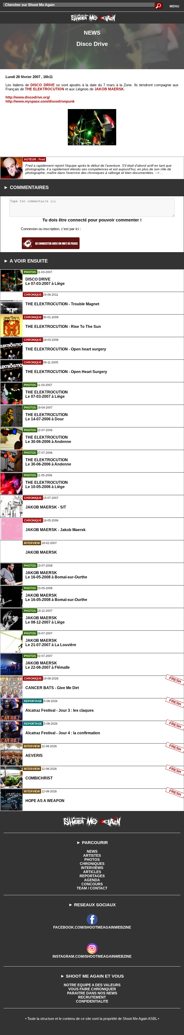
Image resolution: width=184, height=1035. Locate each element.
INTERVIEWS (92, 868)
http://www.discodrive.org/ (28, 97)
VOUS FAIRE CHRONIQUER (92, 989)
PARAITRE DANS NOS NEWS (92, 993)
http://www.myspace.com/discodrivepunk (40, 101)
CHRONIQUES (92, 864)
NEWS (92, 851)
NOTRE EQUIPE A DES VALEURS (92, 985)
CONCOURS (92, 884)
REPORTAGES (92, 876)
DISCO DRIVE (42, 85)
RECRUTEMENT (92, 997)
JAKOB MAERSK (109, 89)
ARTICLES (92, 872)
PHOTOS (92, 859)
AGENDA (92, 880)
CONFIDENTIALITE (92, 1001)
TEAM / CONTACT (92, 888)
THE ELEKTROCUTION (44, 89)
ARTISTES (92, 855)
